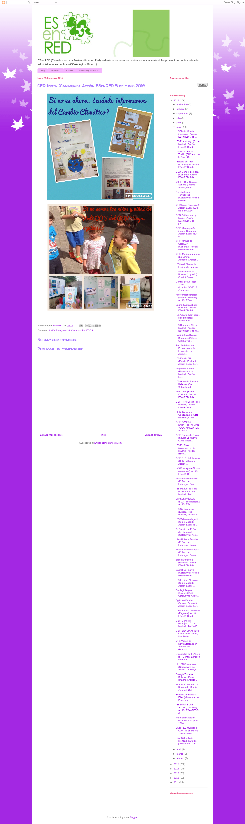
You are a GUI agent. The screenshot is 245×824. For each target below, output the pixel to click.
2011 (176, 782)
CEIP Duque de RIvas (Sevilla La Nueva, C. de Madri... (187, 438)
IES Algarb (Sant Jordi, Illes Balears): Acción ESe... (188, 318)
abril (179, 749)
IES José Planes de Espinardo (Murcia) (187, 265)
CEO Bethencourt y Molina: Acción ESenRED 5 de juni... (186, 219)
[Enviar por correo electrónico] (87, 325)
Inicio (103, 434)
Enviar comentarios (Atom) (108, 442)
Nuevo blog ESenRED (89, 71)
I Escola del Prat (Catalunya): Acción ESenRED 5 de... (187, 164)
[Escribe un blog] (90, 325)
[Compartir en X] (93, 325)
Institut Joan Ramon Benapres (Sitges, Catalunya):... (186, 338)
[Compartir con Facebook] (96, 325)
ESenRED (55, 71)
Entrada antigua (153, 434)
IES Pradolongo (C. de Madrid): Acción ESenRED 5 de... (188, 144)
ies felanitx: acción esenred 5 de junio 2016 (187, 720)
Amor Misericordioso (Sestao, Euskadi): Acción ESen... (187, 297)
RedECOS (87, 330)
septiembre (182, 113)
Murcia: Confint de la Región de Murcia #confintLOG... (187, 687)
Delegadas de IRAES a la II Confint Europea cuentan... (188, 657)
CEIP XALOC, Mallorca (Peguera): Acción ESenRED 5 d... (188, 613)
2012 (177, 777)
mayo (179, 127)
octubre (180, 109)
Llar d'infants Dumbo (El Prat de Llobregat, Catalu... (187, 542)
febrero (180, 758)
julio (178, 118)
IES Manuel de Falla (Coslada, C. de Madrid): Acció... (186, 491)
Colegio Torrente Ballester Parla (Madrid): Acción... (187, 677)
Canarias (76, 330)
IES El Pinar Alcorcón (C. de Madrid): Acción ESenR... (187, 583)
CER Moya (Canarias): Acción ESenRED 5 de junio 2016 (188, 208)
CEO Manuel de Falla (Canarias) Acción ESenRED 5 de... (187, 174)
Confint (69, 71)
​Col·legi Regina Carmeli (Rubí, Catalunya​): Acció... (187, 593)
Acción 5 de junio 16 (59, 330)
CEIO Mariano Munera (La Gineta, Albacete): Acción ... (188, 257)
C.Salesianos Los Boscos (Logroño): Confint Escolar (187, 274)
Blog (42, 71)
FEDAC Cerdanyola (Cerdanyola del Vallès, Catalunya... (187, 667)
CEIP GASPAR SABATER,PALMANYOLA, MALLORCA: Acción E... (187, 426)
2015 (177, 764)
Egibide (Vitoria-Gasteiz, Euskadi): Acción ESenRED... (187, 603)
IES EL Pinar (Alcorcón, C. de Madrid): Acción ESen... (185, 449)
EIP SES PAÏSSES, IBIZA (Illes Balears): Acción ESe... (188, 501)
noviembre (182, 104)
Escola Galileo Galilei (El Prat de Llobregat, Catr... (187, 481)
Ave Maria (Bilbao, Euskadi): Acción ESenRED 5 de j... (186, 394)
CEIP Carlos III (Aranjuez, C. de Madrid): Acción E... (187, 623)
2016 (177, 100)
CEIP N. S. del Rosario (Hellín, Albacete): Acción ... (188, 461)
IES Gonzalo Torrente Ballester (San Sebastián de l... (187, 384)
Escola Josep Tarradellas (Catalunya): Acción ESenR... (187, 196)
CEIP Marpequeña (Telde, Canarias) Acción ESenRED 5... (186, 232)
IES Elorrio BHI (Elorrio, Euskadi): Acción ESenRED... (187, 361)
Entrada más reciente (51, 434)
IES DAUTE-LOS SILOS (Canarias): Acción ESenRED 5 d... (187, 708)
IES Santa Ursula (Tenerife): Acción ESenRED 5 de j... (186, 134)
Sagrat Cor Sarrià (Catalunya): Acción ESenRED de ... (187, 573)
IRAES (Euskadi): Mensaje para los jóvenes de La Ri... (187, 741)
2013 (177, 773)
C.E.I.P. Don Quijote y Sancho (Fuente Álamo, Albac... (187, 185)
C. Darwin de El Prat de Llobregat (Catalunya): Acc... (187, 532)
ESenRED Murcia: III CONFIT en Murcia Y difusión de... (187, 730)
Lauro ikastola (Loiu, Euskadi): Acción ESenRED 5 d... (186, 308)
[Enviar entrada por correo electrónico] (80, 325)
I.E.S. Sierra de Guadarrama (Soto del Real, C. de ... (187, 415)
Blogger (134, 817)
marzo (180, 753)
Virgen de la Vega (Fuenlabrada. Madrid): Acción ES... (185, 372)
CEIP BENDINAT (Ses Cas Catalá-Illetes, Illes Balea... (187, 633)
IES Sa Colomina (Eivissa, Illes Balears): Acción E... (188, 512)
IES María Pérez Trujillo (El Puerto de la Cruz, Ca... (188, 154)
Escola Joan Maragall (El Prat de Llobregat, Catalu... (187, 552)
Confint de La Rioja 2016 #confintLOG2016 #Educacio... (186, 285)
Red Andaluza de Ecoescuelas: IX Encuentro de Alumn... (185, 349)
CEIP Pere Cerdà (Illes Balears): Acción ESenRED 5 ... (188, 404)
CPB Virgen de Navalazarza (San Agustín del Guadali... (186, 645)
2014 (177, 768)
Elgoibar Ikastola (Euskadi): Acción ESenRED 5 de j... (186, 562)
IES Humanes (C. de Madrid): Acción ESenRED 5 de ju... (187, 328)
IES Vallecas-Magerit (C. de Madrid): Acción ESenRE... (187, 522)
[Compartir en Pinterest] (99, 325)
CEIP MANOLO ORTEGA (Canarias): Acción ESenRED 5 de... (187, 245)
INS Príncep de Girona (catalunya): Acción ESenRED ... (188, 471)
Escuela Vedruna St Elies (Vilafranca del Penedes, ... (187, 697)
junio (179, 122)
